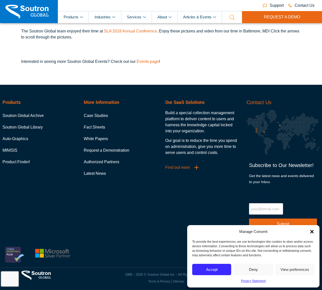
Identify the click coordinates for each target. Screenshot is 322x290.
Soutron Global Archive (23, 115)
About (162, 17)
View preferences (294, 269)
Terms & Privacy (159, 281)
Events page (148, 61)
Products (71, 17)
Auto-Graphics (15, 139)
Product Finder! (16, 162)
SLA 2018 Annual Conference (130, 31)
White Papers (96, 139)
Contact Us (259, 102)
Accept (212, 269)
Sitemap (178, 281)
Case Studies (96, 115)
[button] (311, 231)
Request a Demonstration (106, 150)
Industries (103, 17)
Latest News (95, 173)
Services (134, 17)
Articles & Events (197, 17)
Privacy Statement (253, 281)
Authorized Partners (101, 162)
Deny (253, 269)
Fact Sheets (94, 127)
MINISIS (10, 150)
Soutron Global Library (23, 127)
